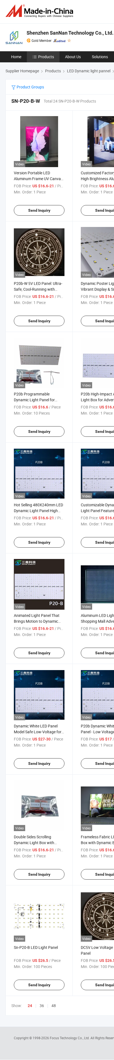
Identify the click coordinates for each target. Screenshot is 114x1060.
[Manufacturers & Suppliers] (40, 10)
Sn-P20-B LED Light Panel (36, 947)
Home (16, 56)
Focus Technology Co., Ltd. (70, 1038)
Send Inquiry (39, 210)
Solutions (100, 56)
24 (30, 1005)
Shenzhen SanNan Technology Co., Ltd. (70, 33)
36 (42, 1005)
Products (46, 56)
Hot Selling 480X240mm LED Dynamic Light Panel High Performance (38, 510)
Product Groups (30, 87)
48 (53, 1005)
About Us (73, 56)
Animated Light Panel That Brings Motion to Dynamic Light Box (36, 621)
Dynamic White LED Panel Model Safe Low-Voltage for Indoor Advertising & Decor (37, 731)
